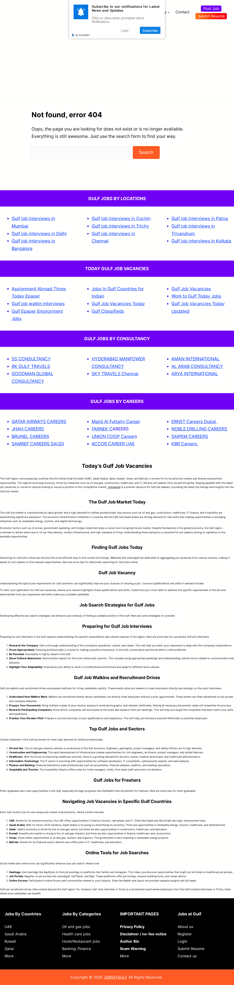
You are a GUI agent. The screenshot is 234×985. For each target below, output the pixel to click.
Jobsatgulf (113, 487)
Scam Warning (133, 948)
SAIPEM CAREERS (189, 436)
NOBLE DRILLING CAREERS (199, 429)
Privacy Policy (132, 926)
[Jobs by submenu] (169, 12)
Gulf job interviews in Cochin (121, 218)
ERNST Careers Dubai (194, 421)
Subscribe (150, 30)
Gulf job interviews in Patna (199, 218)
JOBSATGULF (115, 977)
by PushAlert (82, 35)
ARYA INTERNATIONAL (194, 373)
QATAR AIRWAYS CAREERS (39, 421)
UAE (8, 926)
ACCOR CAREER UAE (113, 443)
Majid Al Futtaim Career (116, 421)
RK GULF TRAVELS (31, 366)
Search (146, 152)
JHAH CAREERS (28, 429)
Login (182, 941)
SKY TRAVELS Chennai (115, 373)
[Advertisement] (117, 58)
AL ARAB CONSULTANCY (197, 366)
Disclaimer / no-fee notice (143, 934)
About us (185, 926)
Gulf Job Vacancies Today (118, 303)
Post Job (211, 8)
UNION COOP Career (113, 436)
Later (125, 30)
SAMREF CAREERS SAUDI (38, 443)
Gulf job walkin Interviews (38, 303)
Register (185, 934)
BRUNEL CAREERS (30, 436)
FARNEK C (102, 429)
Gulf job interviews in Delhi (39, 233)
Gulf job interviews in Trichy (120, 226)
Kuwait (10, 941)
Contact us (187, 956)
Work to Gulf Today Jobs (196, 296)
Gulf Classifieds (108, 311)
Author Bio (129, 941)
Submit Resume (211, 16)
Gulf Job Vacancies (191, 288)
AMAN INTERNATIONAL (195, 359)
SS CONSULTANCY (31, 359)
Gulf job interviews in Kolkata (201, 241)
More (9, 956)
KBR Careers (184, 443)
